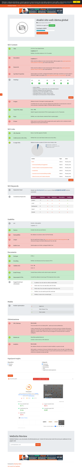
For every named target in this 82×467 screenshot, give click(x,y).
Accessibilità (46, 365)
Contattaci (28, 5)
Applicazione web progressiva (49, 369)
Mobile (10, 365)
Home (19, 5)
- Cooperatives (35, 170)
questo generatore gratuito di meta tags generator (56, 239)
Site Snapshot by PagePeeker (14, 466)
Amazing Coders (17, 463)
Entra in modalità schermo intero (41, 379)
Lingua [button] (71, 5)
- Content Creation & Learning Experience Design (42, 167)
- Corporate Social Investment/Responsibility (41, 173)
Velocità (10, 364)
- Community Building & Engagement (39, 164)
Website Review (12, 5)
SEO (44, 368)
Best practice (46, 367)
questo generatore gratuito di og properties (56, 75)
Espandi (71, 97)
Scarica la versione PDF (42, 33)
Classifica (23, 5)
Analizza (10, 375)
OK (76, 2)
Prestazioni (45, 364)
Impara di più (67, 3)
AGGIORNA (51, 25)
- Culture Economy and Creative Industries (41, 176)
